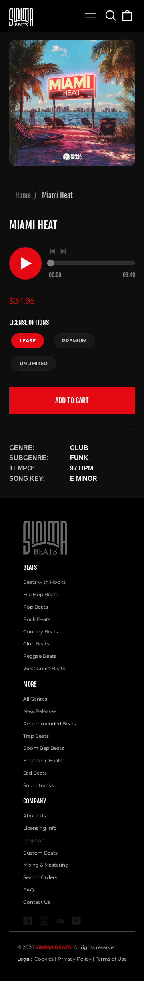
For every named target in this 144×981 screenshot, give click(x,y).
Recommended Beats (49, 724)
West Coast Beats (44, 668)
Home (23, 195)
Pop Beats (35, 607)
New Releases (39, 711)
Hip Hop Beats (40, 594)
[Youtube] (76, 920)
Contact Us (36, 902)
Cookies (44, 959)
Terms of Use (111, 959)
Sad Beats (35, 773)
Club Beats (36, 644)
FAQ (28, 890)
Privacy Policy (75, 959)
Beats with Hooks (44, 582)
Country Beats (40, 632)
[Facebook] (27, 920)
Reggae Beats (39, 656)
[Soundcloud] (60, 920)
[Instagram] (44, 920)
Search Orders (40, 877)
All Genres (35, 699)
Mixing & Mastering (45, 865)
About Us (34, 816)
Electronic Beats (42, 760)
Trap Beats (36, 736)
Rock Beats (36, 619)
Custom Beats (40, 853)
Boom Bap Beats (43, 748)
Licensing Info (40, 828)
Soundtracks (38, 785)
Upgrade (33, 840)
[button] (111, 15)
